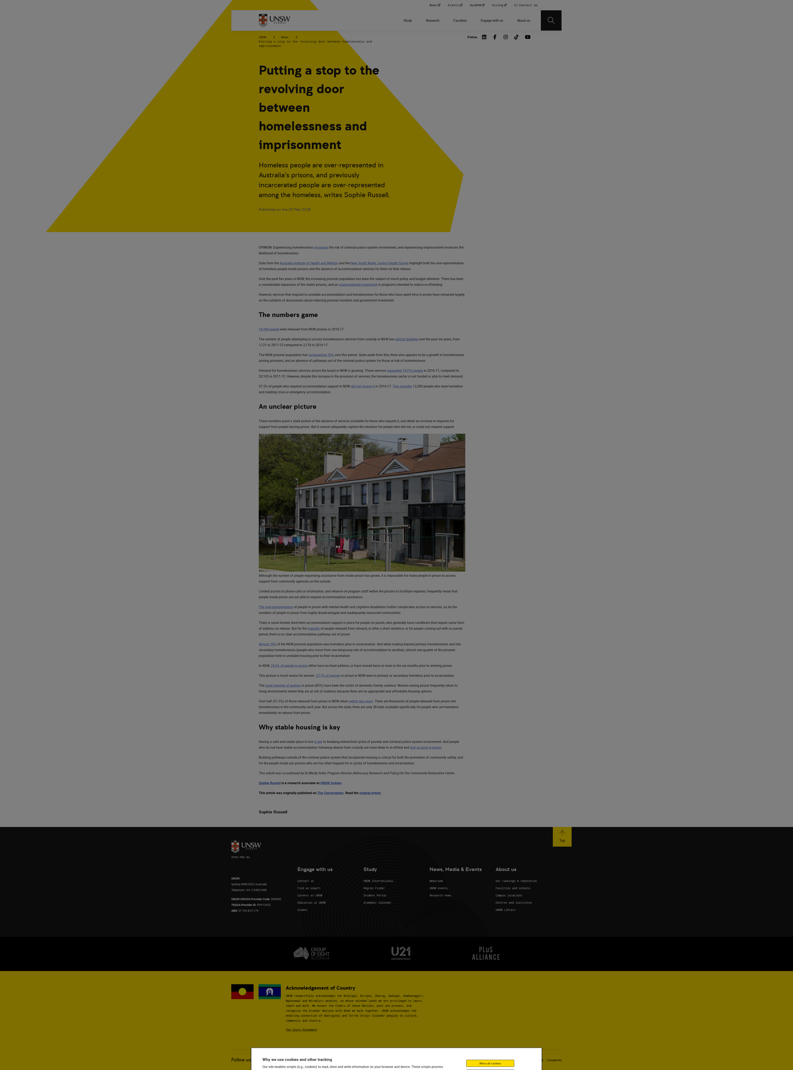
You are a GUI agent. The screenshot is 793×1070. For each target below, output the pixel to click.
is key (318, 741)
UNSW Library (505, 910)
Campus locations (509, 895)
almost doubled (406, 339)
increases (321, 247)
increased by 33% (321, 355)
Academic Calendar (377, 902)
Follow (472, 37)
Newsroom (436, 881)
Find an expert (309, 888)
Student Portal (375, 895)
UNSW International (378, 881)
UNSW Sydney (330, 783)
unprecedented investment (358, 284)
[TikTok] (516, 37)
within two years (361, 701)
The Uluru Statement (301, 1030)
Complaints (554, 1060)
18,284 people (269, 329)
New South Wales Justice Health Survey (380, 263)
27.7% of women (328, 675)
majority (314, 628)
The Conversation (330, 793)
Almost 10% (267, 644)
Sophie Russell (270, 783)
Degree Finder (374, 888)
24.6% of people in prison (289, 665)
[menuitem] (408, 20)
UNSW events (439, 888)
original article (370, 793)
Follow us (241, 1059)
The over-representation (276, 607)
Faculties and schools (513, 888)
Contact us (305, 881)
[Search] (551, 20)
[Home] (274, 20)
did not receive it (363, 386)
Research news (440, 895)
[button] (562, 837)
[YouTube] (527, 37)
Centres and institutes (514, 902)
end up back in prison (425, 747)
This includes (402, 386)
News (284, 37)
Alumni (302, 910)
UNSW (262, 37)
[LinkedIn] (484, 37)
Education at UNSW (311, 902)
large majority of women (283, 685)
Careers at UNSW (309, 895)
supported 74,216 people (405, 370)
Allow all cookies (490, 1063)
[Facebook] (495, 37)
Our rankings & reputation (516, 881)
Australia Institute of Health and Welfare (309, 263)
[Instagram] (505, 37)
